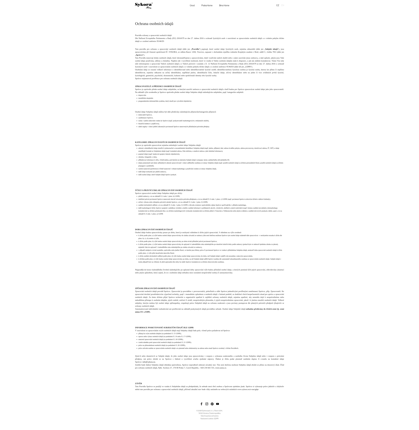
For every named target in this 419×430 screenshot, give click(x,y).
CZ (277, 5)
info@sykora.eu (149, 362)
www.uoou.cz (220, 368)
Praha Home (206, 5)
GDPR (216, 419)
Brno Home (224, 5)
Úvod (192, 5)
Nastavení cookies (207, 419)
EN (282, 5)
